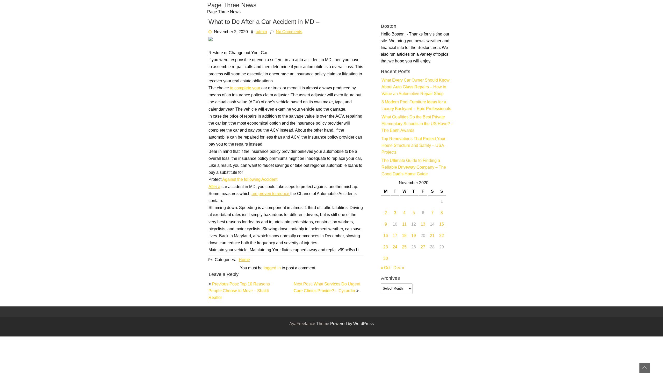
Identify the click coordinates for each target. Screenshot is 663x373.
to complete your (245, 88)
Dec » (398, 268)
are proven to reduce (270, 194)
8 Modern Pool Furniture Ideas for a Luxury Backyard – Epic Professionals (416, 105)
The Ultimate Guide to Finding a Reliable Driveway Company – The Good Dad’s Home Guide (413, 167)
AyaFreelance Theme (309, 324)
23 (385, 247)
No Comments (289, 32)
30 (385, 258)
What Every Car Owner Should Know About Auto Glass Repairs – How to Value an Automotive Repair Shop (415, 87)
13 (423, 224)
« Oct (385, 268)
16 (385, 236)
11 (404, 224)
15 (441, 224)
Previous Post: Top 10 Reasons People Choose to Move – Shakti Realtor (239, 291)
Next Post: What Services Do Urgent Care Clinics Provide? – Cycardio (327, 288)
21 (432, 236)
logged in (272, 268)
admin (261, 32)
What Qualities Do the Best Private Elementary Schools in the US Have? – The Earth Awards (417, 124)
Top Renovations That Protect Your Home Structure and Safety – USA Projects (413, 146)
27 (423, 247)
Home (244, 260)
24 (395, 247)
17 (395, 236)
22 (441, 236)
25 (404, 247)
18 (404, 236)
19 (413, 236)
